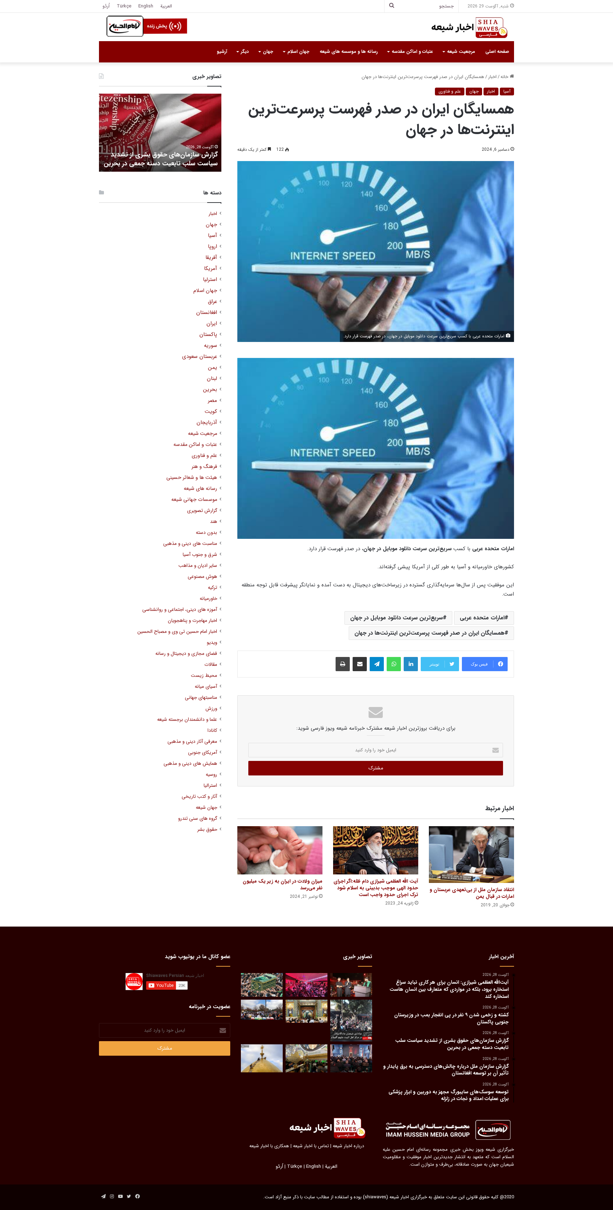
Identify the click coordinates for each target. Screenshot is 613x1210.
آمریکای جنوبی (202, 752)
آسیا (506, 91)
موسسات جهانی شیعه (194, 499)
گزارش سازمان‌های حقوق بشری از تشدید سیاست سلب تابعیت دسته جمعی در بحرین (161, 159)
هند (213, 521)
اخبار (492, 77)
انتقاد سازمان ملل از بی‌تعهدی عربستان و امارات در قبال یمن (472, 893)
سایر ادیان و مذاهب (197, 565)
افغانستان (206, 312)
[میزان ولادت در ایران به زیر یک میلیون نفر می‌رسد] (279, 850)
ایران (211, 323)
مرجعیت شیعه (461, 51)
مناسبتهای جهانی (201, 697)
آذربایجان (207, 422)
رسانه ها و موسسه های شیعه (349, 51)
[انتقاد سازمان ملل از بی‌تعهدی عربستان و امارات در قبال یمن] (471, 854)
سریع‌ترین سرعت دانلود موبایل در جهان (396, 617)
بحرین (210, 389)
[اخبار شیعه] (462, 27)
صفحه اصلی (497, 51)
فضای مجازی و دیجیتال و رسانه (186, 653)
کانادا (212, 730)
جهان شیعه (206, 807)
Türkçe (124, 6)
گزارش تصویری (202, 510)
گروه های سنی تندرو (197, 818)
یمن (212, 367)
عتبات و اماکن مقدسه (412, 51)
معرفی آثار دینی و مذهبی (192, 741)
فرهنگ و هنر (204, 466)
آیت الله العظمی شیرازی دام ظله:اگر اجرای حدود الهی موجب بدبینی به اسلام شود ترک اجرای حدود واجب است (375, 888)
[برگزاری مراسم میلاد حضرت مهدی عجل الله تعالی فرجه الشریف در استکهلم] (306, 985)
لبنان (212, 378)
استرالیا (210, 785)
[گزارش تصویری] (351, 1021)
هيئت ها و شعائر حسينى (191, 477)
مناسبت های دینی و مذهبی (190, 543)
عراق (212, 301)
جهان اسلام (298, 51)
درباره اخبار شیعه (348, 1146)
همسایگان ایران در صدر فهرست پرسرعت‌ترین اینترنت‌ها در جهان (429, 633)
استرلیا (210, 279)
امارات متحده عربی (482, 617)
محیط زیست (204, 675)
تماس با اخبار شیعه (311, 1146)
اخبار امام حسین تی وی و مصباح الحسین (177, 631)
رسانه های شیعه (200, 488)
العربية (166, 6)
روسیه (211, 774)
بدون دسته (206, 532)
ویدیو (212, 642)
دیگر (245, 51)
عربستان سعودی (199, 356)
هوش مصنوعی (202, 576)
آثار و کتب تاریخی (199, 796)
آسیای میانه (206, 686)
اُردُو (106, 6)
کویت (211, 411)
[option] (160, 133)
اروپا (212, 246)
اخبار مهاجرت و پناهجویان (192, 620)
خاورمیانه (208, 598)
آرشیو (222, 51)
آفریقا (211, 257)
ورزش (211, 708)
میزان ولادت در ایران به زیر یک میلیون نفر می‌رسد (282, 884)
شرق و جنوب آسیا (200, 554)
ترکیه (212, 587)
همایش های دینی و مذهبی (190, 763)
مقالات (210, 664)
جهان (268, 51)
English (145, 6)
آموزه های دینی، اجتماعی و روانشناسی (179, 609)
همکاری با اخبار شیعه (269, 1146)
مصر (212, 400)
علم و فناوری (449, 91)
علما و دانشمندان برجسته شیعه (187, 719)
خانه (505, 77)
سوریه (210, 345)
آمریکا (210, 268)
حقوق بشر (207, 829)
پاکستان (208, 334)
